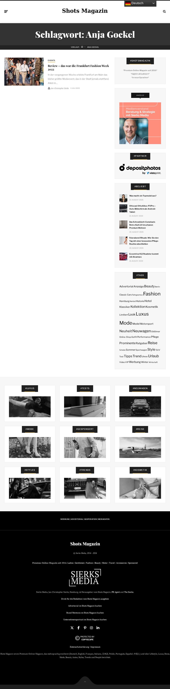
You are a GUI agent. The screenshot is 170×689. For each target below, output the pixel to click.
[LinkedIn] (97, 627)
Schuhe (122, 350)
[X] (72, 627)
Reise (152, 343)
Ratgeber (141, 343)
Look (131, 314)
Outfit (134, 337)
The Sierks (128, 592)
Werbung (135, 362)
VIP (127, 362)
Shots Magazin (85, 544)
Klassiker (124, 306)
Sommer (130, 349)
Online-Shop (125, 337)
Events (51, 60)
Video (122, 362)
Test (121, 356)
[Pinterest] (85, 627)
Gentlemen (80, 562)
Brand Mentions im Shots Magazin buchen (85, 612)
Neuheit (125, 331)
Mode (125, 323)
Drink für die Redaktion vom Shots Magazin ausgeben (85, 598)
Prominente (127, 343)
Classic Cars (125, 294)
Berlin (157, 287)
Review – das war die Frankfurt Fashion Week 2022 (78, 67)
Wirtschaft (153, 362)
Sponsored (133, 562)
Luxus (142, 314)
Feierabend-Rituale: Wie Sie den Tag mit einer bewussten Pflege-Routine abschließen (144, 241)
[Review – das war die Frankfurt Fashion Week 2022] (23, 72)
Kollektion (137, 307)
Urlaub (153, 356)
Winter (144, 362)
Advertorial (126, 286)
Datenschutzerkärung (79, 646)
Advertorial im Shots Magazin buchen (85, 605)
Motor (105, 562)
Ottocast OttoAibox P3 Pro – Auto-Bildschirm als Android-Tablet (142, 209)
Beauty (149, 286)
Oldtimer (155, 331)
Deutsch (137, 3)
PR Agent (116, 592)
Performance (144, 337)
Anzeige (139, 286)
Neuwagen (141, 331)
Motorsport (146, 323)
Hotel (148, 301)
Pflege (155, 336)
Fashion (152, 294)
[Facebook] (78, 627)
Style (151, 349)
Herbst (133, 301)
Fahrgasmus (137, 295)
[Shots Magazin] (85, 11)
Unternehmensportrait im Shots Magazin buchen (85, 619)
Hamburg (124, 301)
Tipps (128, 356)
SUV (158, 350)
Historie (140, 301)
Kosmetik (152, 306)
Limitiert (123, 314)
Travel (112, 562)
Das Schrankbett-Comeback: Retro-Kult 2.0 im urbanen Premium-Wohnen (142, 225)
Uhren (145, 356)
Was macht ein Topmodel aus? (142, 196)
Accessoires (121, 562)
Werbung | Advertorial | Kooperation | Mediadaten (84, 519)
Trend (137, 356)
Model (136, 323)
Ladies (70, 562)
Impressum (95, 646)
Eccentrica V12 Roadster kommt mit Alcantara (144, 255)
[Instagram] (91, 627)
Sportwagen (141, 350)
